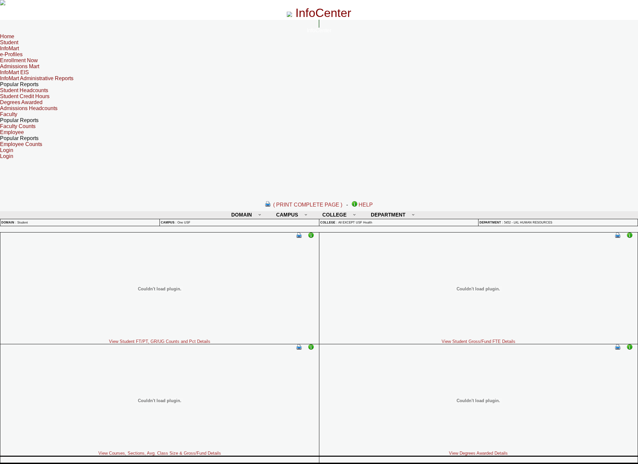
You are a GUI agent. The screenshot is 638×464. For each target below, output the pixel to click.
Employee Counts (21, 144)
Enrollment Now (19, 60)
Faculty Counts (18, 126)
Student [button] (9, 42)
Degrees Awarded (21, 102)
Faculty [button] (8, 114)
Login (6, 156)
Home (7, 36)
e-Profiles (11, 54)
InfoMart (9, 48)
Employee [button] (12, 132)
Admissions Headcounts (28, 108)
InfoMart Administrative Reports (36, 78)
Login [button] (6, 150)
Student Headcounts (24, 90)
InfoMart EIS (14, 72)
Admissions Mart (19, 66)
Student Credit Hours (25, 96)
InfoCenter (319, 30)
